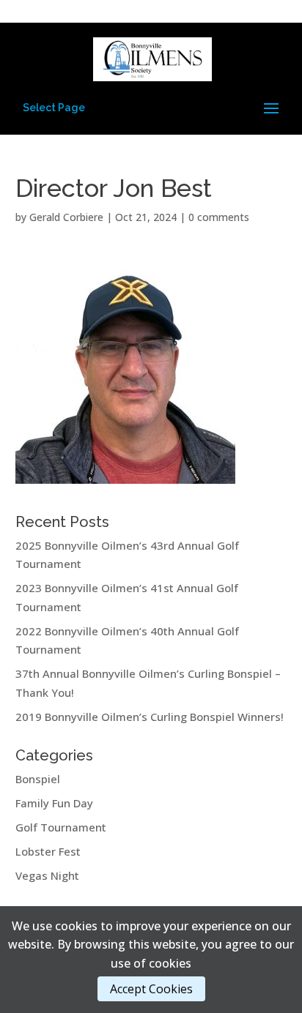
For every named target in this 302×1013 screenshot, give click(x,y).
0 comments (218, 217)
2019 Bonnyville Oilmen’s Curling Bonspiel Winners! (149, 716)
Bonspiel (37, 778)
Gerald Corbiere (66, 217)
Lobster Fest (48, 851)
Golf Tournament (60, 827)
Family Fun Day (54, 803)
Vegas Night (47, 875)
